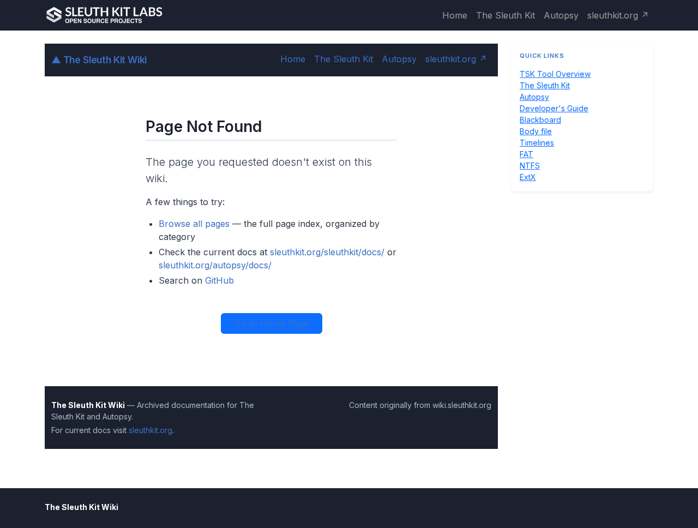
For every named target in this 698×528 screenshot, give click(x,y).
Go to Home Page (271, 323)
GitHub (219, 280)
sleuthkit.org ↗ (618, 15)
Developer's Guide (554, 108)
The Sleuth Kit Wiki (99, 59)
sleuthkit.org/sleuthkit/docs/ (327, 252)
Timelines (537, 142)
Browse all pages (194, 223)
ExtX (528, 177)
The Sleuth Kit (505, 15)
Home (454, 15)
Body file (536, 131)
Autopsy (561, 15)
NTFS (530, 165)
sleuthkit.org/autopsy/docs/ (215, 265)
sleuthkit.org (150, 430)
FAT (526, 154)
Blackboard (540, 119)
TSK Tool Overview (555, 74)
